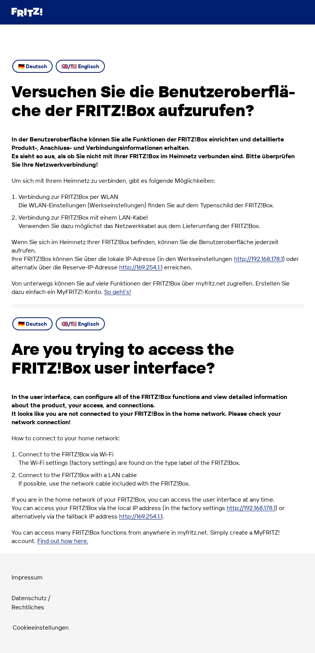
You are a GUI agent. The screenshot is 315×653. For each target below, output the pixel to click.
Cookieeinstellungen (41, 627)
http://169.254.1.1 (140, 267)
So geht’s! (117, 291)
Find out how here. (62, 541)
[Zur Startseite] (27, 12)
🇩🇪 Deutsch (32, 66)
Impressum (27, 577)
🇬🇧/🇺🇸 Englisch (80, 66)
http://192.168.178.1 (258, 259)
